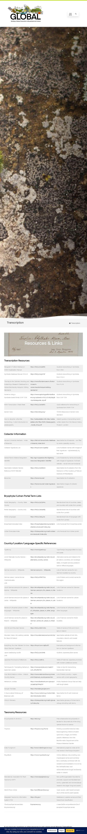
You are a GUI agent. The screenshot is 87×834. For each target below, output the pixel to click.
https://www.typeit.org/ (38, 549)
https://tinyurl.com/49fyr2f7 (39, 645)
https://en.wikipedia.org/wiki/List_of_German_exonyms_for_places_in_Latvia (42, 600)
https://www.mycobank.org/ (40, 755)
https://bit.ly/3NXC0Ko (38, 628)
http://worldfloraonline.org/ (39, 790)
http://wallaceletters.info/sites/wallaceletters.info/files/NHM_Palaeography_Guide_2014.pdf (42, 422)
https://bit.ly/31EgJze (37, 517)
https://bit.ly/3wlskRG (37, 404)
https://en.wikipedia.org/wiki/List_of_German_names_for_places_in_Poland (42, 620)
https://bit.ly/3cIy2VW (37, 374)
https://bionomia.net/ (37, 478)
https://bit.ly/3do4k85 (37, 509)
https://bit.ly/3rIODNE (37, 652)
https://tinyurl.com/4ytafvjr (39, 447)
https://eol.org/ (35, 719)
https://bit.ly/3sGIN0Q (37, 468)
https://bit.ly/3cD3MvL (38, 502)
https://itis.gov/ (35, 797)
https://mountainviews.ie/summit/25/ (42, 635)
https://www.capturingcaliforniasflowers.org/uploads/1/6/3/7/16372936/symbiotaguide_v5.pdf (42, 397)
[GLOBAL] (26, 26)
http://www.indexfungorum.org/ (41, 748)
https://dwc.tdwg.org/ (37, 412)
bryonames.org (35, 804)
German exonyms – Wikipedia (40, 570)
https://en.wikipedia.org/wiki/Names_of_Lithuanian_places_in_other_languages (42, 610)
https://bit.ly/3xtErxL (37, 660)
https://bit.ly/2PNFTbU (38, 577)
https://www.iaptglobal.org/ (39, 777)
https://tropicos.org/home (39, 729)
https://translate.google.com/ (40, 689)
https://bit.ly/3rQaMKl (37, 367)
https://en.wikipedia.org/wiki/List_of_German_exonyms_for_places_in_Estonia (42, 590)
